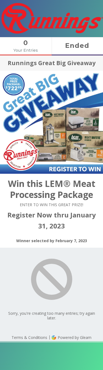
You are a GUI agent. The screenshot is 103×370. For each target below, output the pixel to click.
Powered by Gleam (74, 337)
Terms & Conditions (29, 337)
